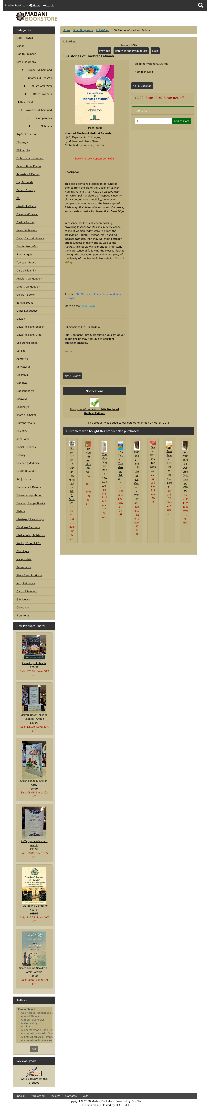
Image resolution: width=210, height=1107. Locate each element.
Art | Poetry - (24, 479)
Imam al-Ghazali (26, 415)
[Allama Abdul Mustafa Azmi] (34, 1040)
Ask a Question (142, 85)
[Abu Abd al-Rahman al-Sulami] (34, 1012)
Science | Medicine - (29, 463)
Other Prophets (42, 94)
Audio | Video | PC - (28, 543)
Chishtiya (22, 374)
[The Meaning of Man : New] (104, 446)
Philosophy (23, 150)
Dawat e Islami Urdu (29, 334)
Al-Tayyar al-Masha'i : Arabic (34, 843)
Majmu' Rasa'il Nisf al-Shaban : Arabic (34, 716)
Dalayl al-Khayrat (27, 214)
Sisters (20, 511)
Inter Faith (22, 439)
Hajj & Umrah (24, 182)
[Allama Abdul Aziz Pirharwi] (34, 1037)
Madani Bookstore (103, 1101)
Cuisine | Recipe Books (30, 503)
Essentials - (23, 567)
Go (34, 1048)
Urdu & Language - (28, 286)
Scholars (46, 126)
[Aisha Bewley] (34, 1023)
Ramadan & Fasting (28, 174)
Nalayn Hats (24, 559)
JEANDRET (122, 1105)
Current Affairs (25, 423)
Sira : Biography (83, 30)
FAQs (85, 1096)
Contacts (71, 1096)
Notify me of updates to (94, 411)
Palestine (22, 431)
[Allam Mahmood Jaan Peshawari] (34, 1030)
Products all (37, 1096)
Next (155, 50)
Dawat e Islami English (30, 326)
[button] (201, 5)
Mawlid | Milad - (26, 206)
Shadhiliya (22, 407)
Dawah (20, 318)
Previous (104, 50)
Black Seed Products (29, 575)
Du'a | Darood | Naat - (30, 238)
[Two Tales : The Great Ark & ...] (120, 445)
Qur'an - (21, 45)
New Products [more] (30, 626)
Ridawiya (22, 398)
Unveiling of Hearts (34, 663)
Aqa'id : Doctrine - (27, 134)
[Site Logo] (44, 16)
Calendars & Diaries (28, 487)
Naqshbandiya (25, 390)
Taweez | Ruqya (26, 262)
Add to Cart (181, 121)
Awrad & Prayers (26, 230)
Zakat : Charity (25, 190)
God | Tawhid (24, 37)
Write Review (72, 376)
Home (36, 5)
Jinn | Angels (24, 254)
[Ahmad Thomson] (34, 1016)
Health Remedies (26, 471)
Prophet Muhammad (39, 70)
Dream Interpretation (29, 495)
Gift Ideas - (23, 599)
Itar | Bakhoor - (25, 583)
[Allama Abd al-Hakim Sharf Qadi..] (34, 1033)
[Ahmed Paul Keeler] (34, 1019)
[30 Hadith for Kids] (88, 443)
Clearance (22, 607)
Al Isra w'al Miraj (42, 86)
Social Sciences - (27, 447)
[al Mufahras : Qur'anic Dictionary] (185, 445)
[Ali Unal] (34, 1026)
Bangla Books (24, 302)
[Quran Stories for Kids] (153, 443)
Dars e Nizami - (26, 270)
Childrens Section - (28, 527)
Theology (22, 142)
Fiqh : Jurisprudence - (29, 158)
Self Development (27, 342)
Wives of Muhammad (39, 110)
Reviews (55, 1096)
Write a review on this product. (34, 1080)
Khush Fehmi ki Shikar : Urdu (34, 782)
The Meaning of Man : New (104, 466)
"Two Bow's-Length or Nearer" (34, 907)
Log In (50, 5)
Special (20, 1096)
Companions (44, 118)
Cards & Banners (26, 591)
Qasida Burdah (25, 222)
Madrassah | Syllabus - (30, 535)
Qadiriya (21, 382)
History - (21, 455)
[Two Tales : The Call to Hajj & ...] (169, 445)
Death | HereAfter (27, 246)
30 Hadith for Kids (88, 456)
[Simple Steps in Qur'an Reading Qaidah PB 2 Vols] (72, 443)
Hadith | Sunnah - (27, 54)
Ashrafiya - (23, 358)
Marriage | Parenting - (30, 519)
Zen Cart (136, 1101)
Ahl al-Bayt (102, 30)
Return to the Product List (131, 50)
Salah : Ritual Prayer (28, 166)
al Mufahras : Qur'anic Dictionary (185, 467)
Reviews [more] (27, 1061)
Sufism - (21, 350)
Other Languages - (28, 310)
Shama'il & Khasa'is (40, 78)
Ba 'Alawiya (23, 366)
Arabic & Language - (29, 278)
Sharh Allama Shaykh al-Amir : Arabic (34, 970)
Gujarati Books (25, 294)
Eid (18, 198)
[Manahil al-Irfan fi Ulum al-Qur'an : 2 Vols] (137, 445)
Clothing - (22, 551)
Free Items (22, 615)
